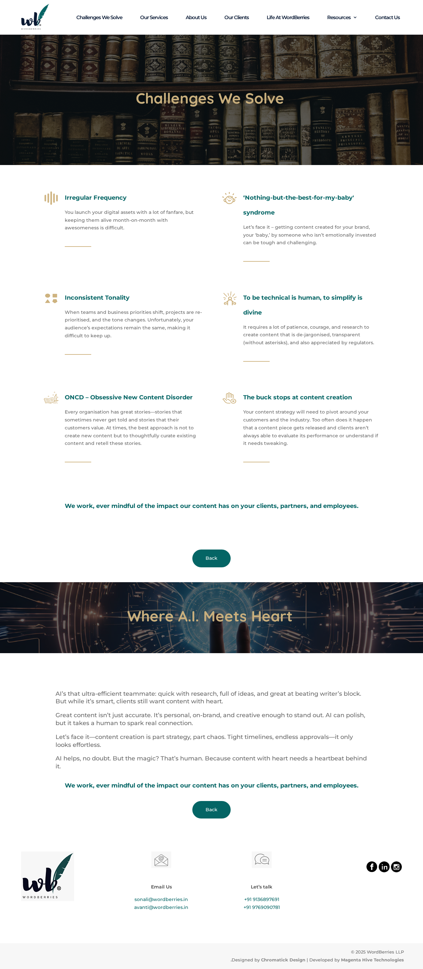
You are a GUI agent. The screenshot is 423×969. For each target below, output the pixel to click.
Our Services (154, 17)
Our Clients (236, 17)
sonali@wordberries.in (161, 899)
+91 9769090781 (262, 907)
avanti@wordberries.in (161, 907)
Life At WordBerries (288, 17)
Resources (339, 17)
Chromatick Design (283, 959)
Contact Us (387, 17)
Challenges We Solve (99, 17)
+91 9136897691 (261, 899)
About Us (196, 17)
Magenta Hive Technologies (372, 959)
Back (211, 558)
